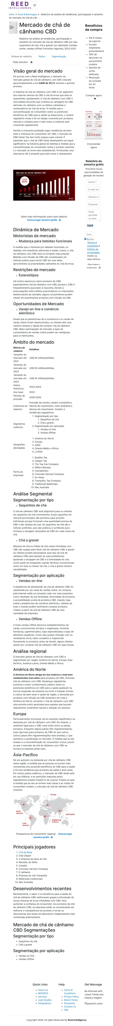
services (42, 996)
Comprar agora (94, 95)
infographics (44, 1003)
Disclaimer (69, 1003)
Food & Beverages (27, 14)
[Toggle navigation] (35, 5)
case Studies (44, 1000)
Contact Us (70, 1006)
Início (11, 14)
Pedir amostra (20, 62)
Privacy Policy (71, 996)
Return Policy (71, 1000)
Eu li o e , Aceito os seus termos (93, 249)
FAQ (66, 1009)
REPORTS (43, 993)
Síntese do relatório (21, 56)
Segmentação (59, 56)
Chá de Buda (25, 852)
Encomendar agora (93, 146)
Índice (42, 56)
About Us (43, 990)
